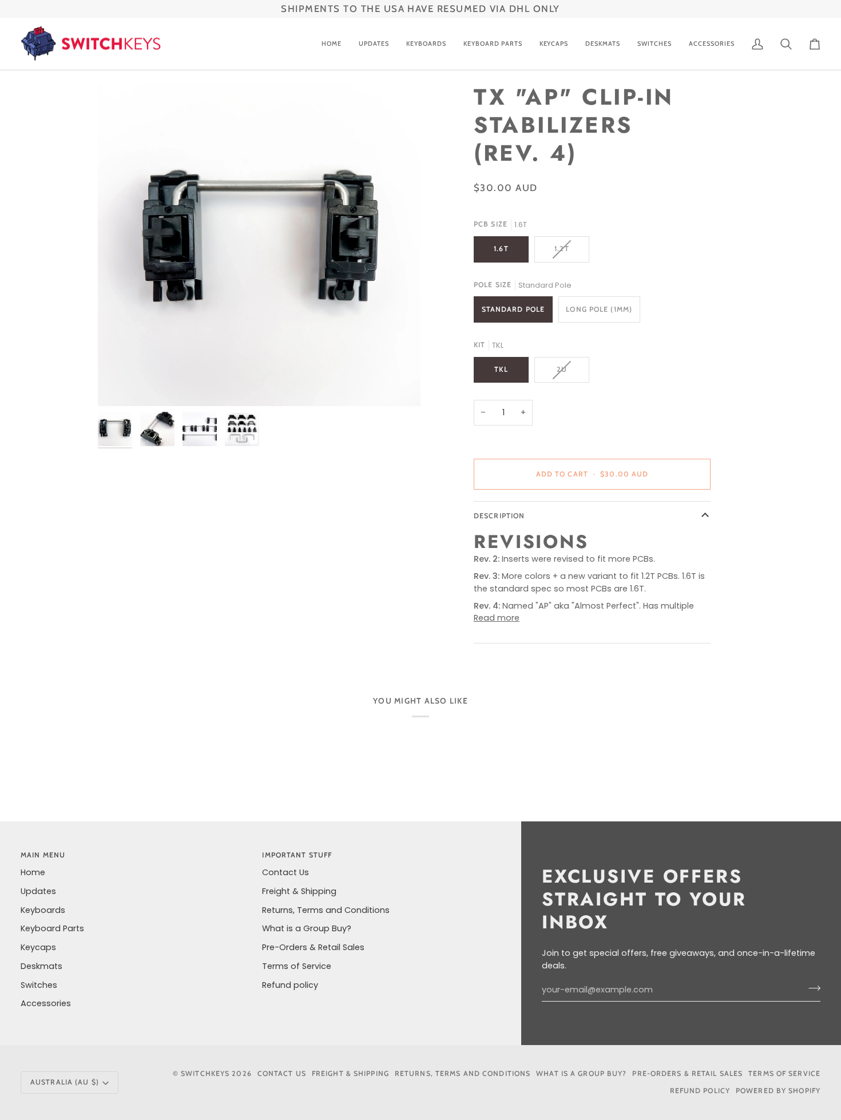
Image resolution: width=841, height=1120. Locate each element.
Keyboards (43, 910)
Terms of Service (296, 966)
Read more (496, 617)
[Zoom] (259, 245)
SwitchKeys (205, 1073)
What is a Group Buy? (306, 928)
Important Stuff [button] (297, 855)
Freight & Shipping (299, 891)
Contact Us (285, 872)
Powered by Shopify (778, 1090)
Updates (38, 891)
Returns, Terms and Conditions (326, 910)
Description (499, 515)
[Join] (811, 988)
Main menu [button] (43, 855)
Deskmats (41, 966)
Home (33, 872)
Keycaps (38, 947)
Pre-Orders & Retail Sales (313, 947)
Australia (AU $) (64, 1082)
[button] (426, 44)
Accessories (46, 1003)
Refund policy (290, 985)
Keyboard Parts (52, 928)
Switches (39, 985)
